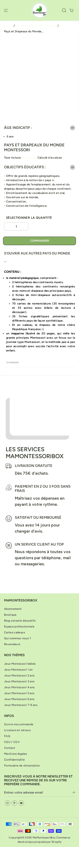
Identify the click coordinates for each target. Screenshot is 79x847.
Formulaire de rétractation (22, 765)
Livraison (12, 362)
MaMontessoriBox (44, 837)
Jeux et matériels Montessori (36, 25)
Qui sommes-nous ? (17, 638)
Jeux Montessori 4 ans (19, 687)
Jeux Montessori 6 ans (19, 699)
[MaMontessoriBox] (39, 10)
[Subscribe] (73, 793)
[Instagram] (7, 803)
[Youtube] (21, 803)
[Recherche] (64, 10)
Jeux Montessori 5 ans (19, 693)
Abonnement (13, 609)
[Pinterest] (14, 803)
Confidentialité (14, 759)
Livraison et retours (17, 730)
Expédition (29, 157)
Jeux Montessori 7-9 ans (20, 705)
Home (8, 25)
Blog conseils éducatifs (20, 620)
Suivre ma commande (18, 724)
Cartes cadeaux (14, 632)
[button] (6, 10)
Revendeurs (12, 644)
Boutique (10, 614)
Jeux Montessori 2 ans (19, 675)
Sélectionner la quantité (29, 218)
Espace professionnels (19, 626)
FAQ (7, 736)
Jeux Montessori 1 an (18, 669)
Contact (9, 748)
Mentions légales (15, 754)
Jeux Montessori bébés (20, 663)
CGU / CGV (12, 742)
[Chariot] (71, 10)
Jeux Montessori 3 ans (19, 681)
